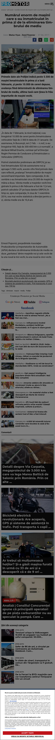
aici (27, 709)
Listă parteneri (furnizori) (10, 728)
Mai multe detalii (13, 701)
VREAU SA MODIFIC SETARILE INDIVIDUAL (27, 736)
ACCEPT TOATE (27, 733)
